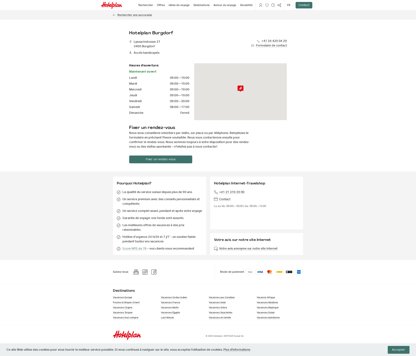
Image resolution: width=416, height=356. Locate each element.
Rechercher (145, 5)
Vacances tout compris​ (125, 318)
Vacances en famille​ (220, 318)
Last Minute (167, 318)
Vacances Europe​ (122, 297)
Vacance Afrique (266, 297)
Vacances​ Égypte (170, 313)
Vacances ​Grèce (218, 307)
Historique (273, 5)
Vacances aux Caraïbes (222, 297)
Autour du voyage (225, 5)
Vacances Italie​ (217, 302)
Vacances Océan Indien (174, 297)
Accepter (398, 349)
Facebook (154, 272)
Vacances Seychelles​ (220, 313)
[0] (267, 5)
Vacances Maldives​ (267, 302)
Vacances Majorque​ (268, 307)
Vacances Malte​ (170, 307)
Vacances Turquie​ (122, 313)
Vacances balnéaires (268, 318)
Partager (279, 5)
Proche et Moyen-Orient (126, 302)
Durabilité (246, 5)
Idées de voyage (179, 5)
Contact (304, 5)
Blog (145, 272)
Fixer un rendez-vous (161, 159)
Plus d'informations (236, 349)
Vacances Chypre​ (122, 307)
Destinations (202, 5)
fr (288, 5)
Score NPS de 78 (135, 248)
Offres (161, 5)
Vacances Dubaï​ (266, 313)
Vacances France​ (170, 302)
